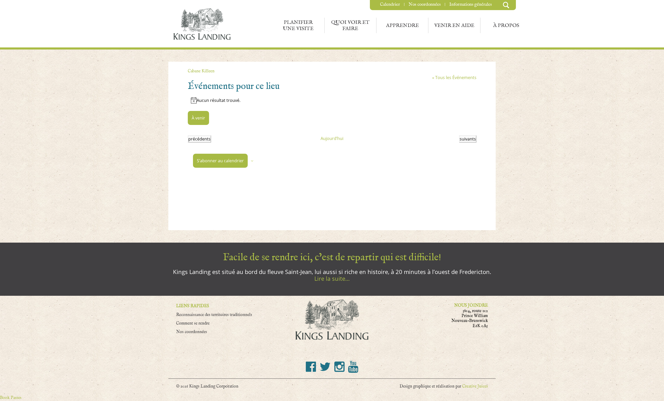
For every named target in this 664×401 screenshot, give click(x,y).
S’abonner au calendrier (220, 161)
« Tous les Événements (454, 77)
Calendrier (390, 4)
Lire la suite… (332, 278)
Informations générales (470, 4)
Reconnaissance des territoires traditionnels (214, 314)
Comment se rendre (193, 323)
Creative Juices (475, 386)
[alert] (332, 100)
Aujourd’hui (332, 138)
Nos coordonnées (425, 4)
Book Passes (11, 397)
